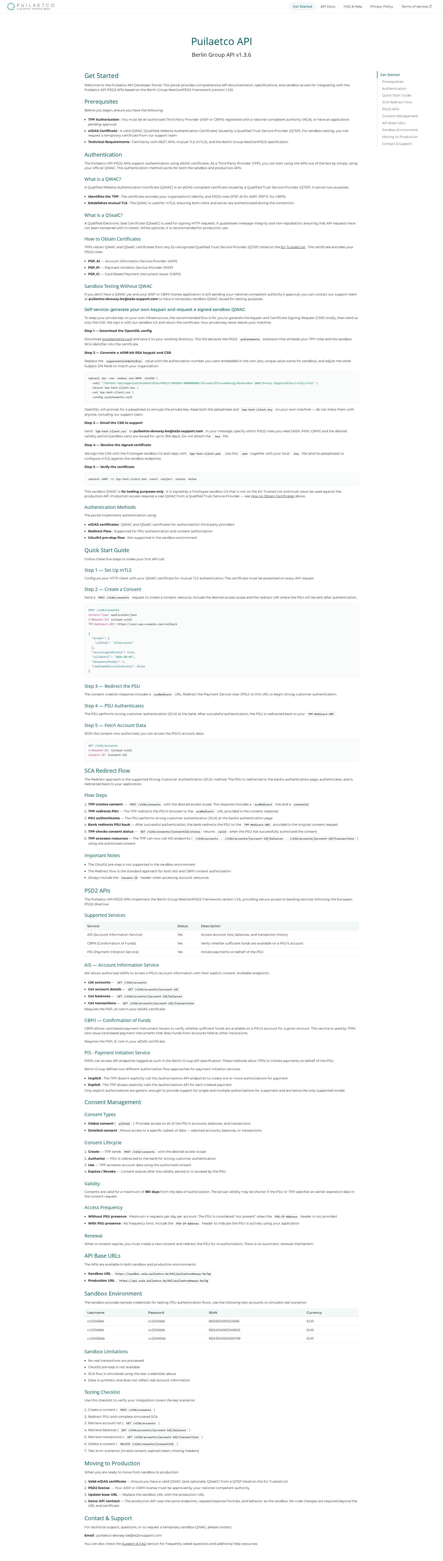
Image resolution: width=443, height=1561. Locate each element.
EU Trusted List (293, 247)
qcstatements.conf (117, 339)
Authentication (394, 88)
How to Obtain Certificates (272, 496)
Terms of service (414, 6)
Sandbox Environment (400, 130)
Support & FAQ (134, 1544)
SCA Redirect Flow (397, 102)
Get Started (302, 6)
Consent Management (400, 116)
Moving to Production (400, 137)
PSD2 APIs (390, 109)
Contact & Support (397, 144)
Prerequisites (392, 82)
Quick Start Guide (396, 95)
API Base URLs (394, 123)
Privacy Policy (381, 6)
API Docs (327, 6)
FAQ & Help (353, 6)
